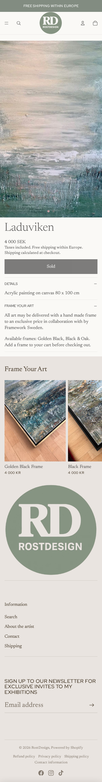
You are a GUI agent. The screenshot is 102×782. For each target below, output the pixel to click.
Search (11, 617)
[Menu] (6, 23)
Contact (12, 636)
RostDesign (40, 748)
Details (11, 284)
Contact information (51, 762)
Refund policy (24, 756)
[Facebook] (41, 773)
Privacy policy (49, 756)
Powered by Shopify (67, 748)
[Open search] (18, 23)
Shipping (13, 646)
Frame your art (19, 306)
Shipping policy (76, 756)
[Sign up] (91, 705)
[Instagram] (51, 773)
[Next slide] (91, 427)
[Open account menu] (82, 23)
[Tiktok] (61, 773)
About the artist (19, 626)
